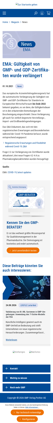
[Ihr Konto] (42, 13)
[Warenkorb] (48, 13)
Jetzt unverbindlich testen (24, 250)
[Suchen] (36, 13)
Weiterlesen (11, 339)
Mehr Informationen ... (32, 407)
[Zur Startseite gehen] (26, 4)
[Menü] (4, 13)
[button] (19, 352)
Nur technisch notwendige (28, 412)
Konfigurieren (28, 419)
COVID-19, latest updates (19, 172)
